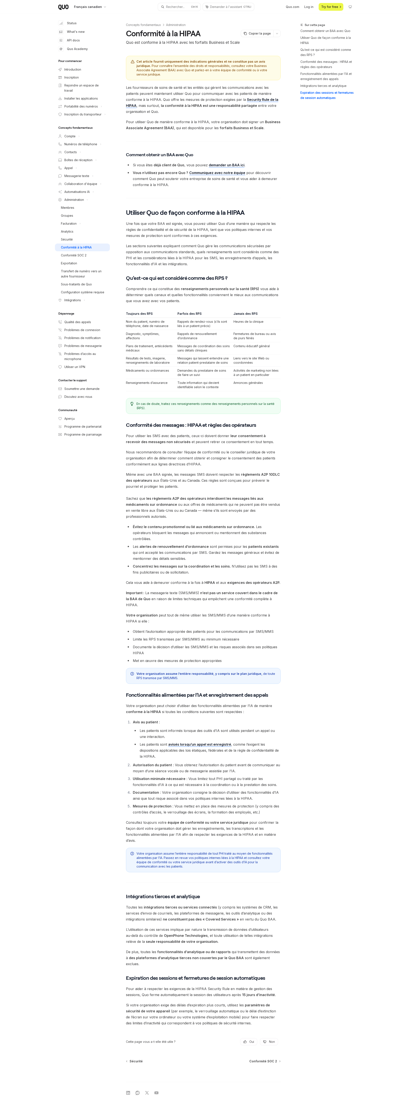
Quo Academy (77, 49)
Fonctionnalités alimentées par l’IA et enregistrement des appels (326, 76)
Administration (176, 25)
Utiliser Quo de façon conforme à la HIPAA (325, 40)
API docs (73, 40)
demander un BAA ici (226, 165)
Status (72, 23)
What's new (76, 31)
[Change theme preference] (350, 6)
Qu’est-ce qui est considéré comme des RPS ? (325, 52)
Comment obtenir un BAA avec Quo (325, 31)
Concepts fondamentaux (143, 25)
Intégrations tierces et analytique (323, 86)
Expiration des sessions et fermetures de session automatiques (327, 95)
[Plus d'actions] (277, 33)
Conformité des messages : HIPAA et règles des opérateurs (326, 64)
